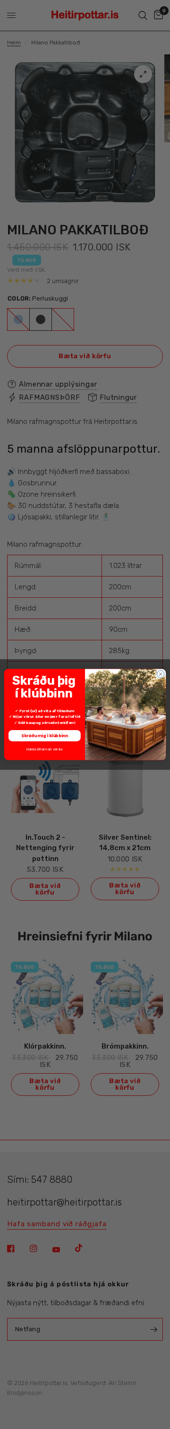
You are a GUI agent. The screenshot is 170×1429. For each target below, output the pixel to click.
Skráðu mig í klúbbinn (44, 735)
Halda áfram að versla (44, 749)
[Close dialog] (160, 674)
